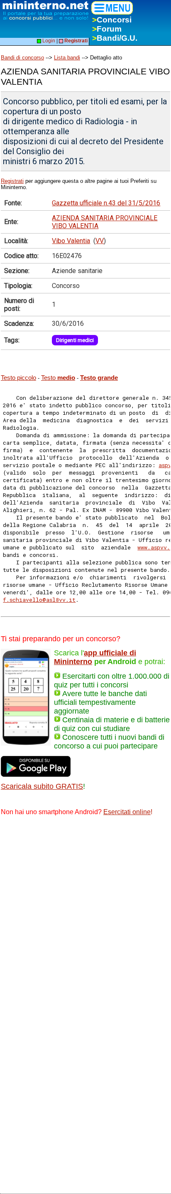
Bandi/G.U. (114, 38)
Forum (107, 29)
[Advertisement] (85, 913)
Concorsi (112, 19)
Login (48, 41)
